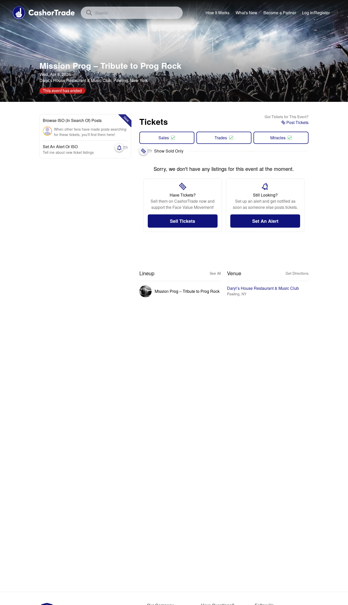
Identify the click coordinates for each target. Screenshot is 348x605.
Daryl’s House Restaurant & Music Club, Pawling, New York (93, 80)
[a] (279, 13)
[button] (316, 13)
